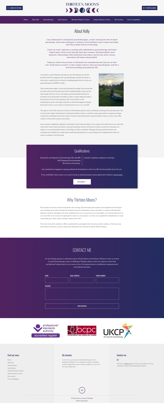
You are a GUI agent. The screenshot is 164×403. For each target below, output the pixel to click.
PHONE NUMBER (100, 276)
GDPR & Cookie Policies (82, 401)
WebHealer (90, 398)
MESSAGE (48, 286)
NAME (46, 276)
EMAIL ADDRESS (74, 276)
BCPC (57, 83)
